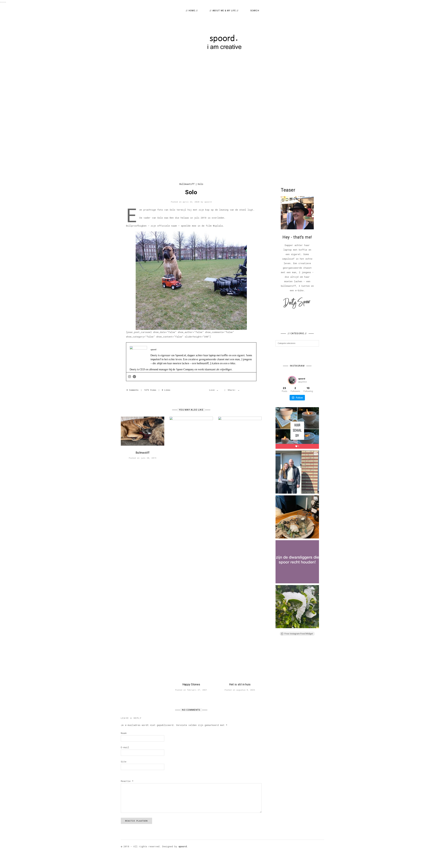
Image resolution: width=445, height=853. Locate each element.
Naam (124, 733)
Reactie (127, 781)
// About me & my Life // (224, 10)
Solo (200, 184)
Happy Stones (191, 684)
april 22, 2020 (191, 201)
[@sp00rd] (292, 380)
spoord (208, 201)
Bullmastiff (187, 184)
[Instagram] (129, 376)
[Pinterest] (134, 376)
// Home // (192, 10)
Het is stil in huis (239, 684)
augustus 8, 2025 (245, 690)
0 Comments (132, 390)
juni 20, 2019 (148, 458)
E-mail (125, 747)
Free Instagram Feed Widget (298, 634)
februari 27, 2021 (197, 690)
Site (123, 761)
